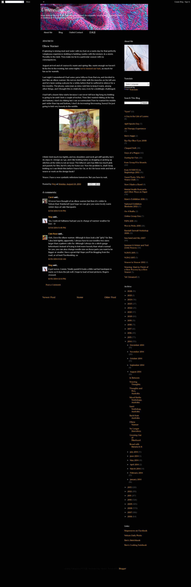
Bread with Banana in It (136, 445)
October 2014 (136, 358)
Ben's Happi (129, 136)
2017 (129, 329)
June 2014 (134, 456)
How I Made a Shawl (133, 184)
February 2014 (136, 473)
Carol (50, 197)
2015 (129, 337)
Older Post (110, 297)
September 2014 (137, 365)
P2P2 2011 (128, 221)
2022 (130, 308)
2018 (129, 325)
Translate (134, 89)
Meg (50, 217)
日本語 (92, 32)
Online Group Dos (132, 216)
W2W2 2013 (129, 257)
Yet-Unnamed (130, 277)
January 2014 (135, 479)
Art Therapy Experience (135, 128)
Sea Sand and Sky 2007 (135, 238)
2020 (130, 316)
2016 (129, 333)
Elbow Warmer (134, 423)
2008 (130, 508)
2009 (130, 504)
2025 (130, 295)
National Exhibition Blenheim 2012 (133, 205)
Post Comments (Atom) (85, 305)
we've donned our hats (90, 68)
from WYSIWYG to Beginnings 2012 (132, 171)
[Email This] (89, 184)
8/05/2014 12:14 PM (57, 279)
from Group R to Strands (135, 162)
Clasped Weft (130, 148)
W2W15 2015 (129, 253)
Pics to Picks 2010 (132, 226)
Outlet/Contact (76, 32)
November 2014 (137, 352)
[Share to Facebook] (96, 184)
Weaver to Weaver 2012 (134, 262)
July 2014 (134, 452)
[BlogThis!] (91, 184)
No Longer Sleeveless (135, 430)
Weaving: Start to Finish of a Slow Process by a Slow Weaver (136, 269)
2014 (129, 341)
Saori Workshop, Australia (135, 409)
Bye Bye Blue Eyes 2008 (135, 141)
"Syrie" (127, 111)
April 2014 (134, 464)
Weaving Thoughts (135, 383)
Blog (61, 32)
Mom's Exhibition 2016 (134, 199)
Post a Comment (53, 285)
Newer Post (48, 297)
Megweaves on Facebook (135, 531)
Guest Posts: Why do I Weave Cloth (134, 178)
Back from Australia (135, 416)
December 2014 (137, 345)
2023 (130, 304)
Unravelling (51, 10)
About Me (48, 32)
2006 (130, 516)
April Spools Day (131, 124)
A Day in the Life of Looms (136, 116)
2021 (129, 312)
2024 (130, 300)
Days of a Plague (132, 153)
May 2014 (134, 460)
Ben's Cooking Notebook (135, 545)
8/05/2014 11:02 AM (57, 259)
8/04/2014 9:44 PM (57, 211)
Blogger (122, 569)
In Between (135, 378)
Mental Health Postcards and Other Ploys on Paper (135, 190)
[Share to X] (94, 184)
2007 (130, 512)
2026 (130, 291)
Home (80, 297)
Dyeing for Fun (131, 158)
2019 (129, 320)
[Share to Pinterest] (98, 184)
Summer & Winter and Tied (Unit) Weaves (136, 246)
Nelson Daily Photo (133, 535)
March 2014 (135, 469)
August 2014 (135, 372)
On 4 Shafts (129, 211)
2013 (129, 487)
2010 (129, 500)
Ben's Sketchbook (132, 540)
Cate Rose (53, 234)
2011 (129, 495)
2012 (129, 491)
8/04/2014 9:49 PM (57, 228)
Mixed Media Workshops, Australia (136, 400)
